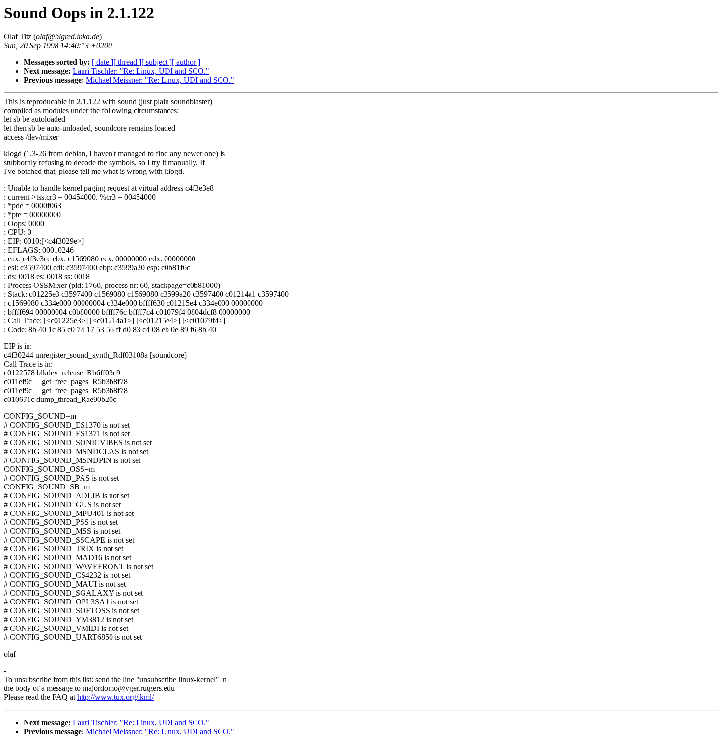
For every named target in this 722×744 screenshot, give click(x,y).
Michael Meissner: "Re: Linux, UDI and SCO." (160, 80)
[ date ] (102, 62)
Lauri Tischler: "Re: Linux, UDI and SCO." (141, 71)
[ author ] (186, 62)
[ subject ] (156, 62)
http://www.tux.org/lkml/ (115, 697)
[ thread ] (127, 62)
